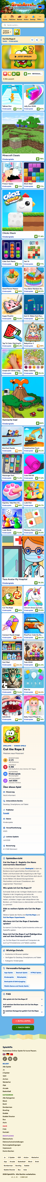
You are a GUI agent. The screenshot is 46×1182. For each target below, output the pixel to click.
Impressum (7, 1148)
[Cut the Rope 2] (16, 32)
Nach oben (24, 1027)
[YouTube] (15, 1059)
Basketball (7, 1091)
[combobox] (24, 25)
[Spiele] (41, 7)
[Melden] (41, 40)
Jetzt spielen (25, 56)
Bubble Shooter (9, 1117)
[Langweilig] (5, 74)
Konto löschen (8, 1151)
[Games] (4, 1054)
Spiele (5, 41)
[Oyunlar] (11, 1054)
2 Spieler (6, 1073)
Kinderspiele (13, 41)
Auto (5, 1123)
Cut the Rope (31, 915)
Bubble (5, 1113)
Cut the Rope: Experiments (14, 917)
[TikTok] (5, 1059)
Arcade (5, 1088)
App (4, 1085)
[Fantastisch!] (14, 74)
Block (5, 1101)
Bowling (6, 1110)
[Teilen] (37, 40)
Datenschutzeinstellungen (13, 1142)
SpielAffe (7, 746)
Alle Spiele (7, 1067)
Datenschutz (8, 1139)
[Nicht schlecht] (9, 74)
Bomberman (7, 1107)
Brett (5, 1104)
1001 (4, 1076)
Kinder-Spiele (20, 746)
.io (4, 1070)
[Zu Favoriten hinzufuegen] (32, 40)
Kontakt (6, 1132)
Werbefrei (7, 1082)
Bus (4, 1120)
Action (5, 1079)
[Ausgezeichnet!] (18, 74)
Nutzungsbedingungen (12, 1145)
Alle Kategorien (9, 1098)
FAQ (4, 1129)
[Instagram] (10, 1059)
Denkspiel (29, 868)
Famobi (6, 813)
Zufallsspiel (24, 1021)
